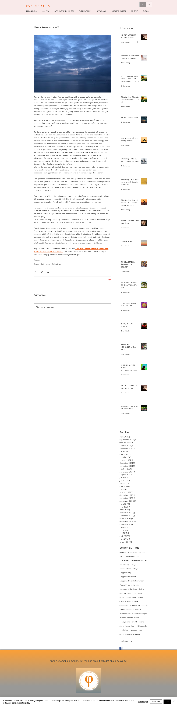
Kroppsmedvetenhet (127, 577)
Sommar (122, 593)
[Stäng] (173, 701)
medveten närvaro (133, 609)
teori (133, 626)
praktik (134, 622)
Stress (36, 264)
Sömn (128, 597)
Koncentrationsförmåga (128, 568)
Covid (121, 556)
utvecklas (133, 630)
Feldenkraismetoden (139, 560)
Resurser (123, 589)
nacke (136, 618)
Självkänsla (56, 264)
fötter (136, 601)
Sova (129, 593)
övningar (136, 634)
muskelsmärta (124, 614)
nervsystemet (124, 622)
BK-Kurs (142, 552)
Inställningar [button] (143, 701)
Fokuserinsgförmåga (127, 564)
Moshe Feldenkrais (127, 585)
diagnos (122, 601)
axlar (134, 597)
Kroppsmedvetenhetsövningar (131, 581)
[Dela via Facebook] (35, 272)
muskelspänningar (139, 614)
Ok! (167, 701)
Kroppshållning (125, 573)
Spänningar (45, 264)
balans (140, 597)
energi (130, 601)
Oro (137, 585)
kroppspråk (142, 605)
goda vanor (124, 605)
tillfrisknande (142, 626)
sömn (121, 626)
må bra (130, 618)
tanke (127, 626)
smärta (141, 622)
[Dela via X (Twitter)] (41, 272)
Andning (122, 552)
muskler (122, 618)
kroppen (133, 605)
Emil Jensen (124, 560)
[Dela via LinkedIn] (48, 272)
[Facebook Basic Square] (120, 648)
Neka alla (156, 701)
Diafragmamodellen (133, 556)
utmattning (123, 630)
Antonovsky (132, 552)
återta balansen (125, 634)
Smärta (141, 589)
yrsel (140, 630)
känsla (122, 609)
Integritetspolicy (23, 702)
